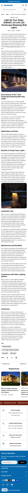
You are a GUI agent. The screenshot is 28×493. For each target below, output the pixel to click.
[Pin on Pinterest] (16, 357)
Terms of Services (20, 466)
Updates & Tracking (15, 437)
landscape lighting (5, 240)
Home (2, 14)
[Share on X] (12, 357)
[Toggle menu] (2, 5)
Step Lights (4, 157)
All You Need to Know (15, 445)
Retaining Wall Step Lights (13, 46)
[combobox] (14, 9)
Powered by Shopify (15, 490)
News (7, 14)
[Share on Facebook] (7, 357)
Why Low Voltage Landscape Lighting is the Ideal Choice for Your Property (9, 390)
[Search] (25, 9)
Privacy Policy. (4, 468)
